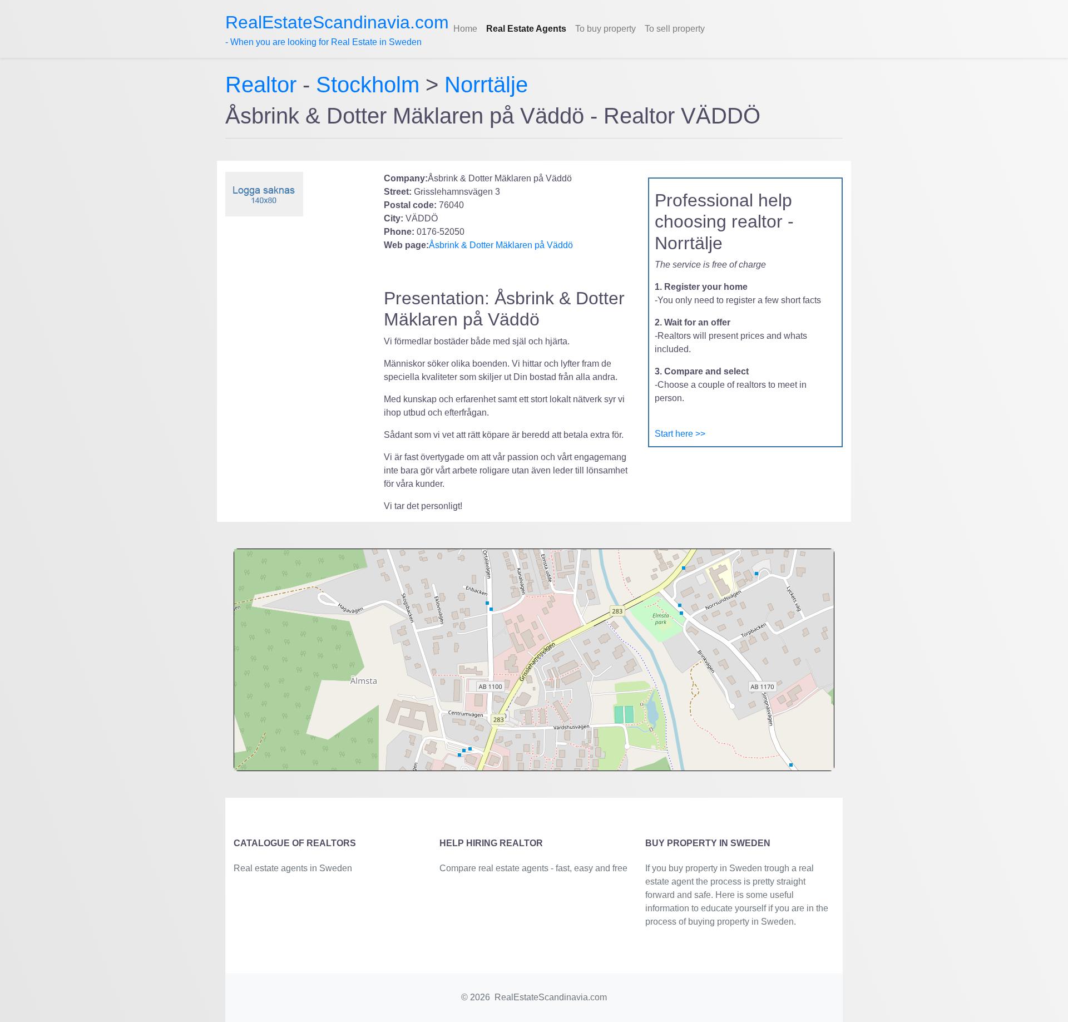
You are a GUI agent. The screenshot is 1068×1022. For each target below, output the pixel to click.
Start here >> (680, 433)
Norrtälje (486, 84)
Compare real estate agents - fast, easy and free (533, 868)
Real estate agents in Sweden (293, 868)
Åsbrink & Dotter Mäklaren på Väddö (501, 245)
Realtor (264, 84)
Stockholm (367, 84)
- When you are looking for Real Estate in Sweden (337, 29)
